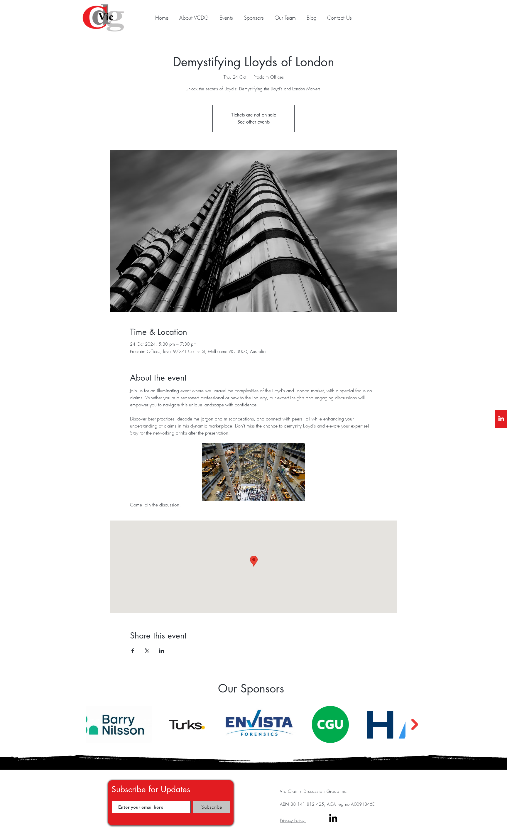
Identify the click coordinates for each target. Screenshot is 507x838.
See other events (253, 122)
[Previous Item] (76, 724)
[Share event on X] (147, 650)
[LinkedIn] (501, 419)
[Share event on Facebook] (133, 650)
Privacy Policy (293, 820)
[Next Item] (414, 724)
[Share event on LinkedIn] (161, 650)
